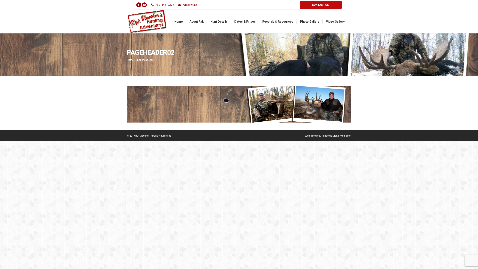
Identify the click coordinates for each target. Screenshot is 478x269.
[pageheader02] (239, 104)
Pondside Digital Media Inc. (336, 135)
